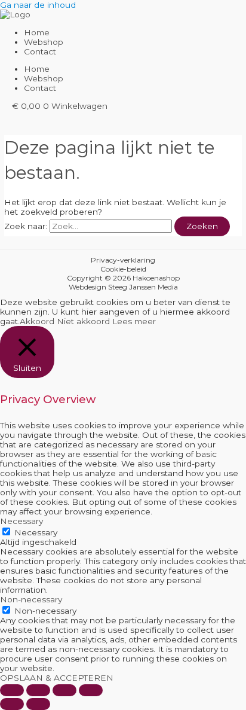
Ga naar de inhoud (38, 5)
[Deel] (64, 690)
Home (37, 32)
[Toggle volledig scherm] (38, 690)
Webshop (43, 42)
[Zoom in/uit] (12, 690)
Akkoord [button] (37, 321)
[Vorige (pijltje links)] (12, 704)
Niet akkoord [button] (83, 321)
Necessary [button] (21, 521)
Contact (40, 51)
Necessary (35, 532)
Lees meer (134, 321)
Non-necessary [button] (31, 599)
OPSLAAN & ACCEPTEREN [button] (56, 677)
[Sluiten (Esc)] (91, 690)
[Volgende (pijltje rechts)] (38, 704)
